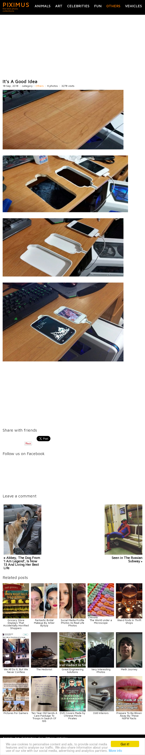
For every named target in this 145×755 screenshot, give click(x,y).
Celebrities (78, 6)
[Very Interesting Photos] (101, 666)
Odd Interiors (101, 713)
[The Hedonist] (44, 666)
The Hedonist (44, 669)
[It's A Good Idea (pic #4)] (63, 360)
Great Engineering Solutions (72, 670)
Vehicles (133, 6)
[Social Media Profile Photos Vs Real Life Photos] (72, 617)
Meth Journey (129, 669)
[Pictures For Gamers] (16, 710)
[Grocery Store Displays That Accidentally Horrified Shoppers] (16, 617)
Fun (98, 6)
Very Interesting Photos (100, 670)
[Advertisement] (72, 46)
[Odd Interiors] (101, 710)
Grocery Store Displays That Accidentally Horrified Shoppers (16, 624)
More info (115, 750)
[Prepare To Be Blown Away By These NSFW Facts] (129, 710)
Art (58, 6)
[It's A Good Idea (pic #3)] (63, 275)
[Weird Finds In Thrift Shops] (129, 617)
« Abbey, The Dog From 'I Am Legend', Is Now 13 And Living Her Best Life (22, 563)
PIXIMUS (16, 4)
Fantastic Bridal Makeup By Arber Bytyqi (44, 622)
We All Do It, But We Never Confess (16, 670)
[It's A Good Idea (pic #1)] (63, 148)
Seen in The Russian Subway (127, 559)
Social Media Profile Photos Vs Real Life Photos (72, 622)
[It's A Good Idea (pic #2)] (65, 211)
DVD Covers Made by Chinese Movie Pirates (72, 715)
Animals (43, 6)
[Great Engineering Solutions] (72, 666)
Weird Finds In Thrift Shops (129, 621)
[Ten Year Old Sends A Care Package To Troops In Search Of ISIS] (44, 710)
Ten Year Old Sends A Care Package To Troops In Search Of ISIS (44, 716)
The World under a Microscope (101, 621)
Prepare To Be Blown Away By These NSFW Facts (129, 715)
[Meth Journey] (129, 666)
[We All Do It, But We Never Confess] (16, 666)
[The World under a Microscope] (101, 617)
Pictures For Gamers (16, 713)
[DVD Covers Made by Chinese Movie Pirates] (72, 710)
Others (113, 6)
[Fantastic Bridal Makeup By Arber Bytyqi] (44, 617)
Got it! (125, 744)
